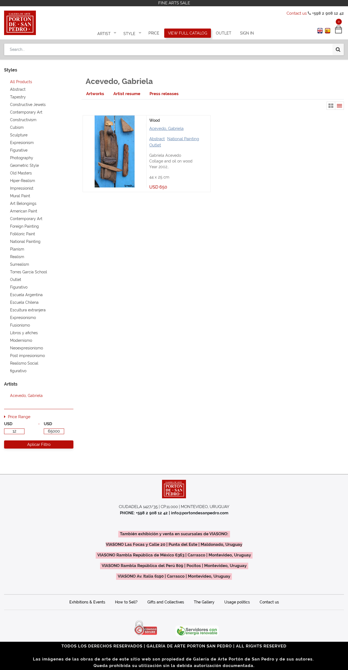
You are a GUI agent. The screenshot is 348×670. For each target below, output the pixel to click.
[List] (339, 106)
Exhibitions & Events (87, 602)
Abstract (157, 138)
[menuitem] (154, 33)
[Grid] (331, 106)
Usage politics (237, 602)
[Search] (338, 49)
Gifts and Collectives (165, 602)
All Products (21, 82)
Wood (154, 120)
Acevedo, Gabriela (166, 128)
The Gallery (204, 602)
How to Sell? (126, 602)
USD (8, 423)
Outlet (155, 145)
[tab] (95, 93)
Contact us (297, 13)
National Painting (183, 138)
